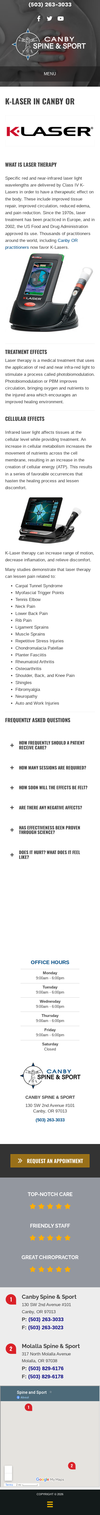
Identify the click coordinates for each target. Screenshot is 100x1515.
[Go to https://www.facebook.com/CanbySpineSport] (39, 19)
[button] (50, 745)
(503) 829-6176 (46, 1368)
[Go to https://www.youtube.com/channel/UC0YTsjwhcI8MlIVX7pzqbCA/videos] (60, 19)
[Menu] (50, 1504)
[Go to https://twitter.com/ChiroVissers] (49, 19)
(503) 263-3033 (50, 4)
